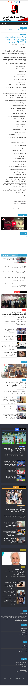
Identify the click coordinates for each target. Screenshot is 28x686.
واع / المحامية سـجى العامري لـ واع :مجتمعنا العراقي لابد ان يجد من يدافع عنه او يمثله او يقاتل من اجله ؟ (9, 415)
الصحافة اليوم (24, 632)
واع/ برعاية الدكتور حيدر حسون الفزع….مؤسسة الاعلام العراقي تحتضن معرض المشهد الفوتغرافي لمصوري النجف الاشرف (14, 315)
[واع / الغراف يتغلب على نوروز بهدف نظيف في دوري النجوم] (14, 432)
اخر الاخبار (25, 645)
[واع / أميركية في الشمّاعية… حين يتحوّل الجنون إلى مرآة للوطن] (21, 336)
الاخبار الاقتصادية (18, 678)
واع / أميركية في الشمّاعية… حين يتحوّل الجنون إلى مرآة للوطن (10, 337)
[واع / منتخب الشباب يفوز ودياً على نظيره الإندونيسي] (21, 468)
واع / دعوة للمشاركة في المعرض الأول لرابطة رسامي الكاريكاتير (10, 330)
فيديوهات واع (24, 628)
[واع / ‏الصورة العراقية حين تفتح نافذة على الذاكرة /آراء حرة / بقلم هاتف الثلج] (14, 553)
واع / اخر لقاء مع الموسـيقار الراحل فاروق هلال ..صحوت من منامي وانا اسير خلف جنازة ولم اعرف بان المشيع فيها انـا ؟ (10, 400)
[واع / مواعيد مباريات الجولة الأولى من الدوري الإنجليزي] (21, 475)
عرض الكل (23, 292)
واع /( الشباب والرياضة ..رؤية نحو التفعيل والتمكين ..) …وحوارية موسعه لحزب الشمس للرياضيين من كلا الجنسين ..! (14, 385)
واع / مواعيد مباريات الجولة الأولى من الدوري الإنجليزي (10, 476)
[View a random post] (2, 23)
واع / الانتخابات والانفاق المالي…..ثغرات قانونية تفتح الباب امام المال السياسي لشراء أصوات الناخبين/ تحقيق (9, 532)
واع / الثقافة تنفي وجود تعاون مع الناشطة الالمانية (18, 209)
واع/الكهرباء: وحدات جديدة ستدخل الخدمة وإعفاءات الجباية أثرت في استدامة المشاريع (14, 271)
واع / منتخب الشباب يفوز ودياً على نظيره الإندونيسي (10, 469)
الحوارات (23, 379)
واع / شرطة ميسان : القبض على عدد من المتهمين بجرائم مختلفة (10, 258)
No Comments (14, 267)
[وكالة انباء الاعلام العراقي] (25, 23)
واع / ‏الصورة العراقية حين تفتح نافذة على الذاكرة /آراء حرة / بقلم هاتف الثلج (14, 571)
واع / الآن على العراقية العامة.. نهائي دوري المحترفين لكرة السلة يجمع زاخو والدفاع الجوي (10, 463)
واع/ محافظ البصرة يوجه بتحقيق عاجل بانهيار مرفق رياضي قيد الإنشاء (18, 202)
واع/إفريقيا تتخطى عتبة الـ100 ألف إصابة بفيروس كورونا (15, 266)
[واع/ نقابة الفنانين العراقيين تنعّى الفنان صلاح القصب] (21, 352)
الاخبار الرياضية (22, 446)
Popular (21, 255)
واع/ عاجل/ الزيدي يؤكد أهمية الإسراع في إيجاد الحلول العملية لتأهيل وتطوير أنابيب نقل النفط (14, 29)
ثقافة (24, 310)
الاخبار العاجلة (24, 649)
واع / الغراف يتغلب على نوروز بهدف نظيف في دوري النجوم (14, 449)
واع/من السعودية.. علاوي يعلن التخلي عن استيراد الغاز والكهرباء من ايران (15, 284)
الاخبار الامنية (11, 678)
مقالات (23, 567)
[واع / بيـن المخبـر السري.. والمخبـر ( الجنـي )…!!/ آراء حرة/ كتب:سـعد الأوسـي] (21, 591)
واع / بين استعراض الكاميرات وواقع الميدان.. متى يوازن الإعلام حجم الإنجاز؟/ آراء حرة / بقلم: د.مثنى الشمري (10, 601)
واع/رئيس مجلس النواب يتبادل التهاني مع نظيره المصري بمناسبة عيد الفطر (15, 278)
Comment (5, 255)
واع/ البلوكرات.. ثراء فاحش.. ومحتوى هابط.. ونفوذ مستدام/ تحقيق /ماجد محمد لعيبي (15, 509)
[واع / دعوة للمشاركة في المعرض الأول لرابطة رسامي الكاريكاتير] (21, 329)
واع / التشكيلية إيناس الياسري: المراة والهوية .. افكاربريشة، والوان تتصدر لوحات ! (9, 408)
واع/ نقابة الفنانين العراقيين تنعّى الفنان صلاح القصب (10, 353)
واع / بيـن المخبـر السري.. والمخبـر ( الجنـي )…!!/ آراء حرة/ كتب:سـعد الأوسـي (9, 592)
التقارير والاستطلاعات (23, 652)
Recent (13, 255)
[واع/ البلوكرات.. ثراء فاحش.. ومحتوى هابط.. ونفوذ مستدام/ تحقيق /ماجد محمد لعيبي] (14, 490)
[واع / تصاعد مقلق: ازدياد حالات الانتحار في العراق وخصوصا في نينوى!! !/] (21, 538)
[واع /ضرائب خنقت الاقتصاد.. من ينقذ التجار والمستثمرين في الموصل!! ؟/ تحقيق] (21, 522)
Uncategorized (22, 34)
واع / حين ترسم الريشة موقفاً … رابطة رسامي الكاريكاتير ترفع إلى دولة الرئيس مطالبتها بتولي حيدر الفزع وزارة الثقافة (9, 346)
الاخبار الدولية (24, 647)
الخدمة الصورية (24, 630)
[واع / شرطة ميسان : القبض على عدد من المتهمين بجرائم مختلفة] (22, 257)
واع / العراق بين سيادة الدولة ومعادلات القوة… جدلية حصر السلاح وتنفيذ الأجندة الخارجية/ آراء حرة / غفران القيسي (10, 585)
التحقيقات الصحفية (21, 505)
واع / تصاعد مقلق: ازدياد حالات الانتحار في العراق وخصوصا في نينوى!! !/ (10, 540)
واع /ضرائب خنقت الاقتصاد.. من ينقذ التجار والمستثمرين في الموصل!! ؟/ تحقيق (10, 524)
